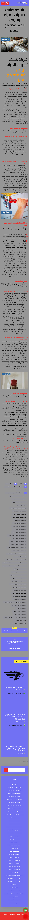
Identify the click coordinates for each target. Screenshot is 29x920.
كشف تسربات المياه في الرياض (20, 599)
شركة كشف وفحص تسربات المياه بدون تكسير (17, 554)
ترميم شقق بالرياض (18, 815)
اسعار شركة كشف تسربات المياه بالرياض (14, 799)
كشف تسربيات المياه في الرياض (19, 611)
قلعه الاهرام (9, 560)
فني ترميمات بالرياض (14, 885)
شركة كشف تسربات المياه (21, 442)
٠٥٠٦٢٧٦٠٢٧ (14, 784)
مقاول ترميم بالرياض (9, 894)
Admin (21, 484)
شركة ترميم (10, 833)
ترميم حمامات (18, 812)
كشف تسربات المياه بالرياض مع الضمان (18, 584)
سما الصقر (19, 833)
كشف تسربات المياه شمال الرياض (19, 593)
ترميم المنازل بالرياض (11, 809)
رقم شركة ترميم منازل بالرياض (14, 830)
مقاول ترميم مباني (14, 903)
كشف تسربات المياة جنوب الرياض (19, 572)
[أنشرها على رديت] (14, 630)
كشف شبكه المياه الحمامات (20, 620)
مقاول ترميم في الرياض (14, 900)
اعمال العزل (7, 487)
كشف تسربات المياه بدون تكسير (19, 587)
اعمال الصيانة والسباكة (17, 487)
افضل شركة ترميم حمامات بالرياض (14, 805)
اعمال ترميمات (20, 753)
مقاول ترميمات (20, 894)
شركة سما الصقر (14, 872)
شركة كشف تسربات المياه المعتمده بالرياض (17, 535)
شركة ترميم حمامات (14, 842)
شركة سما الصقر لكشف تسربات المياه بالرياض (14, 875)
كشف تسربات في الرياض (21, 608)
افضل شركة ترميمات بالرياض (14, 802)
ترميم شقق (9, 812)
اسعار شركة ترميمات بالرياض (14, 796)
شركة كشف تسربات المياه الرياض (19, 532)
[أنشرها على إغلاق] (21, 630)
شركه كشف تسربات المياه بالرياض (14, 881)
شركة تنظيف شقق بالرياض (14, 866)
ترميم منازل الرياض (14, 821)
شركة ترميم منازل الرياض (14, 854)
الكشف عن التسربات (22, 490)
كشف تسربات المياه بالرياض (14, 891)
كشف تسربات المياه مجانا (21, 602)
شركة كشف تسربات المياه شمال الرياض (18, 544)
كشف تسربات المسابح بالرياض (20, 569)
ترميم (20, 809)
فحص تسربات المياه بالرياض (20, 560)
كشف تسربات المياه (14, 888)
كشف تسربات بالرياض (8, 602)
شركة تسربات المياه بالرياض (20, 520)
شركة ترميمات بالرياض (14, 836)
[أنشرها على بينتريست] (18, 630)
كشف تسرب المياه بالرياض (21, 563)
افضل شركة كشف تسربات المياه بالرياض (18, 496)
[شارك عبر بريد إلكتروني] (4, 630)
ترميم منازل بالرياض (14, 824)
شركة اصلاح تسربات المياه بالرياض (19, 517)
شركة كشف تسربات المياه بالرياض (19, 538)
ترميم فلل (9, 815)
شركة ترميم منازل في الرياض (14, 860)
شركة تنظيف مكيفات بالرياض (14, 869)
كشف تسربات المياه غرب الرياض (19, 596)
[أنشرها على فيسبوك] (24, 630)
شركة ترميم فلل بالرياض (14, 851)
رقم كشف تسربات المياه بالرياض (19, 511)
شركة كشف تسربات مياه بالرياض (19, 230)
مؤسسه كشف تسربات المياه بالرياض (19, 623)
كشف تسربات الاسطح (8, 563)
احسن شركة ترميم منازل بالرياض (14, 787)
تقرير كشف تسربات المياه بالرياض (14, 827)
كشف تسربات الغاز (6, 566)
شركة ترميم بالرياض (14, 839)
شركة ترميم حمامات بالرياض (14, 845)
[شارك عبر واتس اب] (8, 630)
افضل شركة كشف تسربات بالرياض (19, 499)
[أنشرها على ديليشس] (11, 630)
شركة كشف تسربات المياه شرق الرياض (18, 541)
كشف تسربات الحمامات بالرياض (20, 566)
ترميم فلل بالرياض (14, 818)
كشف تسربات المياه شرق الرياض (19, 590)
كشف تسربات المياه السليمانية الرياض (18, 575)
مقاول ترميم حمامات (14, 897)
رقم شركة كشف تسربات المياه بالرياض (18, 508)
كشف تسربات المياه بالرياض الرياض (19, 581)
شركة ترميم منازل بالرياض (14, 857)
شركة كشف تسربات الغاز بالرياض (19, 529)
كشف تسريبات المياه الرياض (20, 614)
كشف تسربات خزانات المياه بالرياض (19, 605)
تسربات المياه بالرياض (21, 505)
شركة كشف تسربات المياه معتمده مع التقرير (17, 547)
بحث (5, 770)
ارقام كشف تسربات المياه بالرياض (14, 793)
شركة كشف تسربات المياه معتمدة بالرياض (16, 397)
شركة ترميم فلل (14, 848)
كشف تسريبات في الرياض (21, 617)
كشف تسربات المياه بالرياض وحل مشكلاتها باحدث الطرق (15, 86)
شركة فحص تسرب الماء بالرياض (20, 523)
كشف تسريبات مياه (8, 617)
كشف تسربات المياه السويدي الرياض (19, 578)
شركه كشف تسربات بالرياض (20, 557)
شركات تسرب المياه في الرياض (20, 514)
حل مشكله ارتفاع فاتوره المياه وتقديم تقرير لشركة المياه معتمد (14, 285)
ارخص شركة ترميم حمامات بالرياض (14, 790)
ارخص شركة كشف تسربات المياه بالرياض (14, 493)
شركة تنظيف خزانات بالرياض (14, 863)
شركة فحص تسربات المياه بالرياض (19, 526)
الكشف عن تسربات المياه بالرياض (19, 502)
